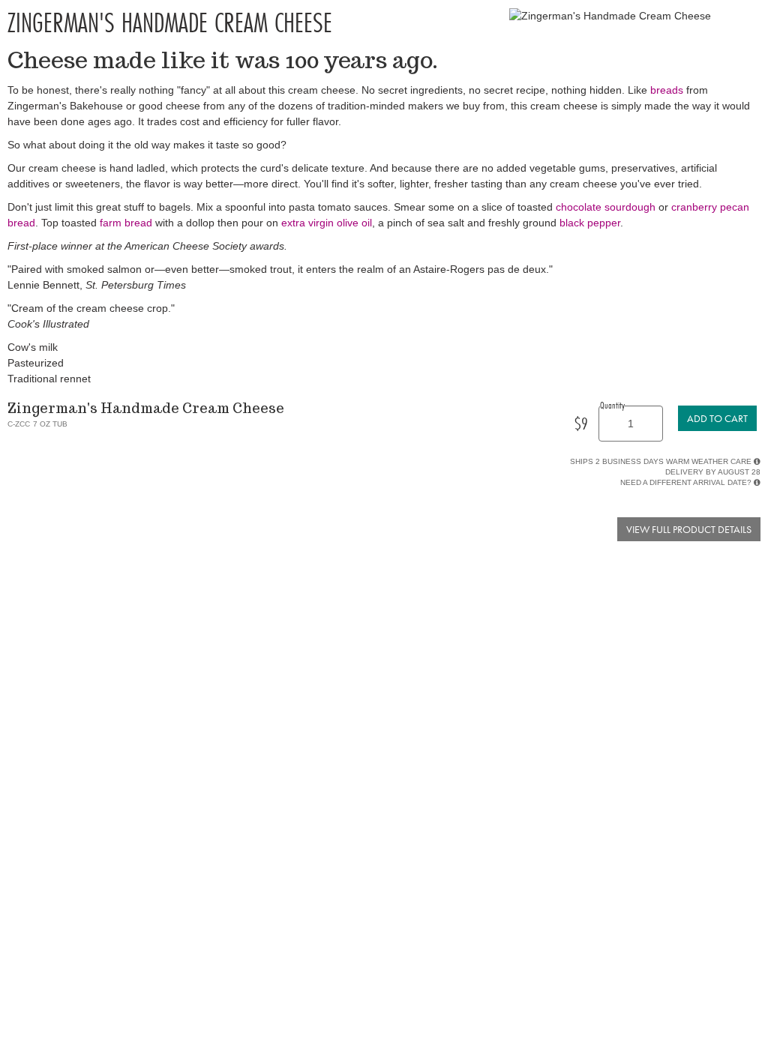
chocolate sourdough (606, 207)
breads (666, 90)
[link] (717, 418)
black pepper (590, 223)
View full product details (689, 529)
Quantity (612, 405)
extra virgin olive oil (326, 223)
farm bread (126, 223)
